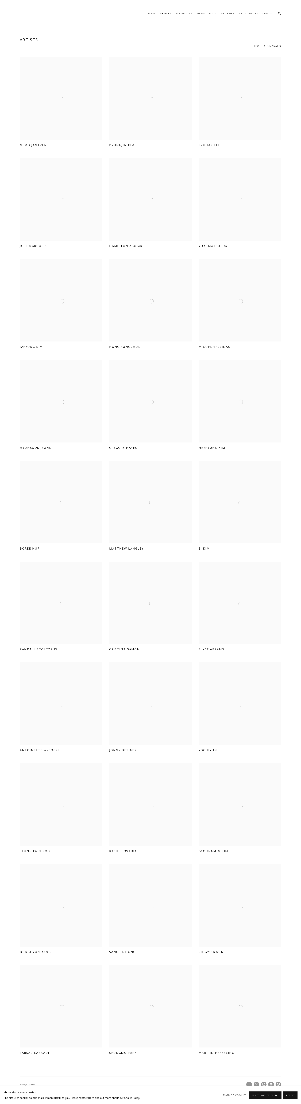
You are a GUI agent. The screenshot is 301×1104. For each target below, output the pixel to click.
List (257, 46)
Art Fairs (228, 13)
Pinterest (256, 1084)
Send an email (278, 1084)
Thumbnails (272, 46)
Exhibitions (184, 13)
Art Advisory (248, 13)
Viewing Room (207, 13)
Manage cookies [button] (27, 1084)
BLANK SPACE (28, 13)
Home (152, 13)
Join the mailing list (271, 1084)
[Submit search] (279, 13)
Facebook (249, 1084)
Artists (165, 13)
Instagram (264, 1084)
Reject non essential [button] (265, 1095)
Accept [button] (290, 1095)
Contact (269, 13)
